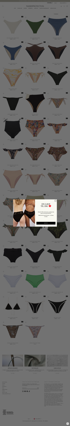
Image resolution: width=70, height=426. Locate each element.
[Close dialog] (55, 195)
